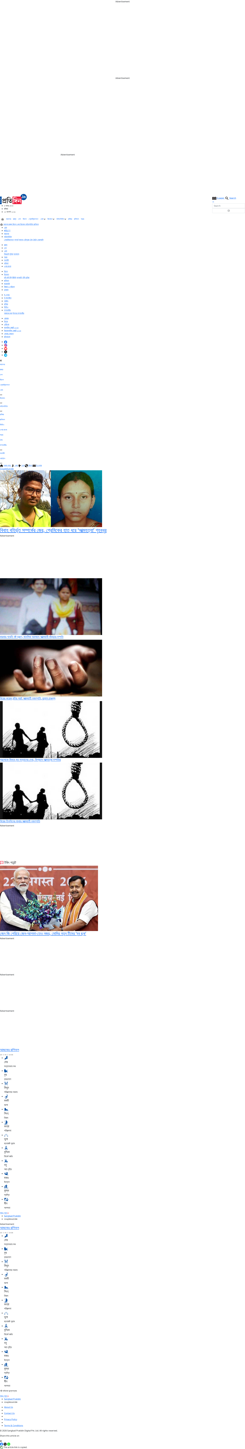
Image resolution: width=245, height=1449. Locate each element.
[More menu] (243, 219)
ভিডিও (6, 307)
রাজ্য (14, 219)
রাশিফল (76, 219)
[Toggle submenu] (1, 394)
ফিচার (6, 321)
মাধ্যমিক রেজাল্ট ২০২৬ (11, 327)
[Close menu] (1, 360)
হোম (5, 227)
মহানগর (8, 219)
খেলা (42, 219)
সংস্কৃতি (19, 277)
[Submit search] (228, 210)
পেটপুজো (26, 239)
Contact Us (9, 1413)
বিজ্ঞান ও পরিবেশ (9, 286)
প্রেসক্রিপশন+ (33, 219)
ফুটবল (11, 254)
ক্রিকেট (6, 254)
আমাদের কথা (8, 313)
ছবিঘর (70, 219)
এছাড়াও (2, 458)
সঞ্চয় (82, 219)
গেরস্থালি (40, 239)
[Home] (13, 198)
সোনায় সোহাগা (9, 333)
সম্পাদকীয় (7, 310)
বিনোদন (50, 219)
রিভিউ (14, 277)
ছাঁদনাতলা (7, 336)
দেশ (19, 219)
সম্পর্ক (16, 239)
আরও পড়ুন (4, 1212)
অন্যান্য (16, 254)
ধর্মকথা (6, 263)
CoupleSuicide (7, 468)
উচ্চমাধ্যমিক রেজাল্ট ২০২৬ (12, 330)
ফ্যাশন (21, 239)
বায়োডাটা (7, 283)
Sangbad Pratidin (12, 1215)
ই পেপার (6, 294)
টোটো (35, 239)
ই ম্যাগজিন (7, 298)
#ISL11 (7, 230)
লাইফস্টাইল (60, 219)
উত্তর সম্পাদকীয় (18, 313)
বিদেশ (25, 219)
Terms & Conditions (13, 1425)
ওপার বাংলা (7, 266)
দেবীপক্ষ (6, 324)
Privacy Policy (10, 1419)
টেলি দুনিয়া (25, 277)
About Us (8, 1407)
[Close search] (213, 201)
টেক (31, 239)
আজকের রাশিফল (9, 1049)
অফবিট (6, 260)
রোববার (6, 318)
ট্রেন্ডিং (6, 301)
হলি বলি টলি (8, 277)
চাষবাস (6, 289)
